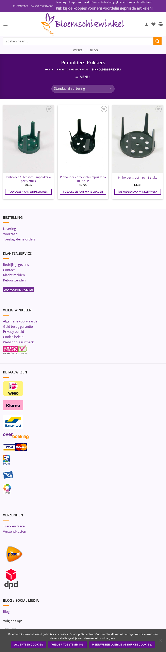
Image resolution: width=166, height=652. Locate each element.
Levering (9, 228)
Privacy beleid (13, 331)
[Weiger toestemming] (160, 641)
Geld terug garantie (18, 326)
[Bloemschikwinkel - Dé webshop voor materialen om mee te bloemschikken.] (83, 24)
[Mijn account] (147, 24)
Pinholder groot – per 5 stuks (137, 177)
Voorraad (10, 234)
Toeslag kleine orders (19, 239)
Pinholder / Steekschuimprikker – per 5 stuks (28, 179)
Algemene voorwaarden (21, 321)
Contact (9, 270)
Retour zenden (14, 280)
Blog (6, 611)
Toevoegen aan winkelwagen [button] (28, 191)
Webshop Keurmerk (18, 342)
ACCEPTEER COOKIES (28, 644)
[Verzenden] (157, 41)
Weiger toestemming (67, 644)
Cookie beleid (13, 337)
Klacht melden (14, 275)
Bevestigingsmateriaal (72, 69)
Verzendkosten (14, 531)
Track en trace (14, 526)
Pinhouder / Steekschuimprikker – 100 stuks (83, 179)
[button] (5, 24)
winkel (77, 50)
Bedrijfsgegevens (16, 264)
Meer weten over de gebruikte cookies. (122, 644)
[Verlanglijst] (153, 24)
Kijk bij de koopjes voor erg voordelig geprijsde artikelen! (104, 8)
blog (94, 50)
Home (49, 69)
